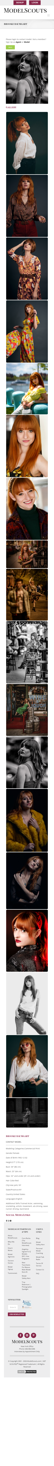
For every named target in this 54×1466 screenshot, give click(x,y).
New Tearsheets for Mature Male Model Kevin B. (26, 1267)
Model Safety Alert (26, 1277)
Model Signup (10, 1268)
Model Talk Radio (40, 1258)
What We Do (11, 1243)
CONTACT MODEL (13, 1142)
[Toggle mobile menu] (48, 15)
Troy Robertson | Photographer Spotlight (26, 1285)
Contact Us (40, 1269)
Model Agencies (11, 1255)
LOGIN (35, 2)
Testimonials (12, 1273)
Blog (37, 1238)
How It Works (10, 1249)
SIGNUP (20, 2)
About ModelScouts (12, 1236)
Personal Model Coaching (39, 1250)
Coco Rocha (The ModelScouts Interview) (26, 1241)
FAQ (37, 1273)
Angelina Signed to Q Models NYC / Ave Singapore (26, 1254)
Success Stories (11, 1261)
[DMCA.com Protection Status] (27, 1371)
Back (10, 47)
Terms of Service (39, 1264)
